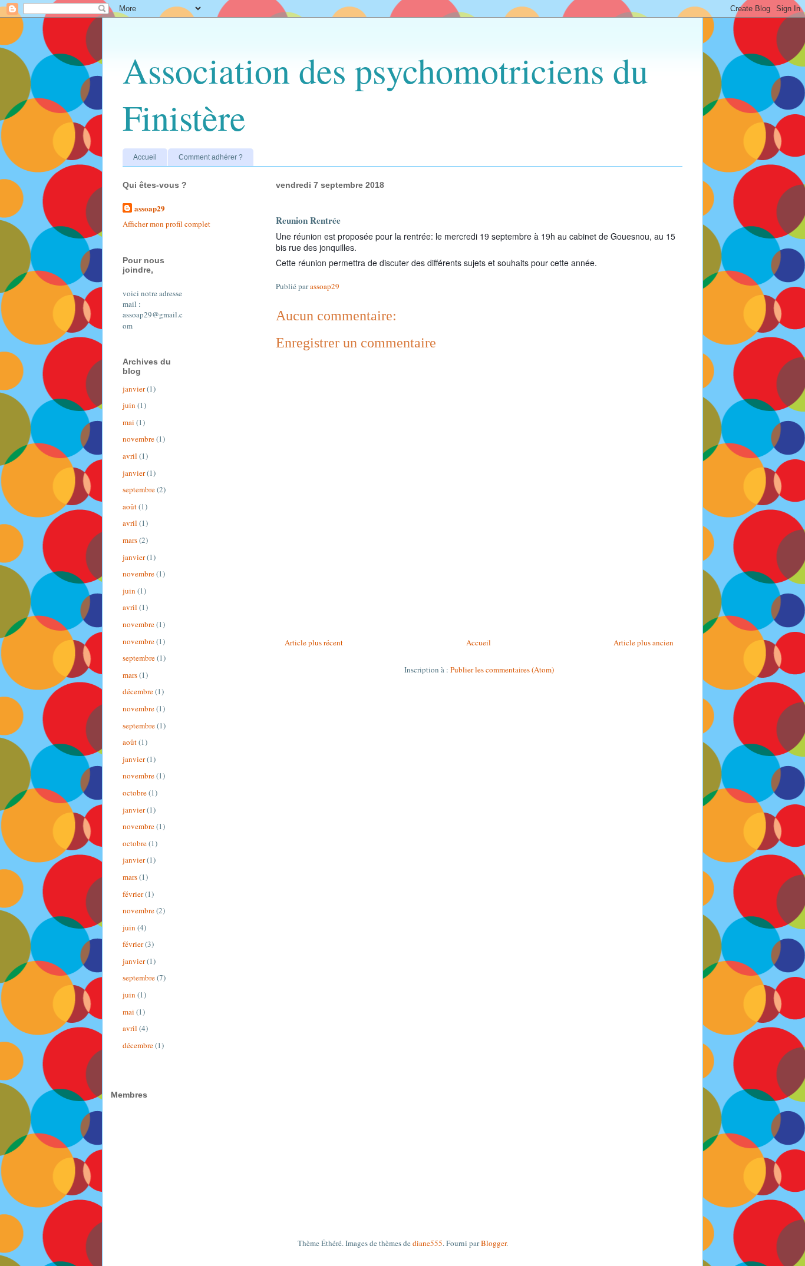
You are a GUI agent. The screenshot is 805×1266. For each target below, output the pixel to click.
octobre (135, 792)
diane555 (428, 1243)
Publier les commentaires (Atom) (502, 669)
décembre (138, 691)
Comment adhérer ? (211, 157)
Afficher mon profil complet (166, 223)
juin (129, 405)
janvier (134, 388)
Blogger (493, 1243)
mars (130, 540)
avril (130, 455)
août (130, 506)
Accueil (145, 157)
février (133, 894)
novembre (138, 438)
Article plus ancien (643, 642)
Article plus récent (314, 642)
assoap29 (149, 208)
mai (128, 422)
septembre (139, 489)
